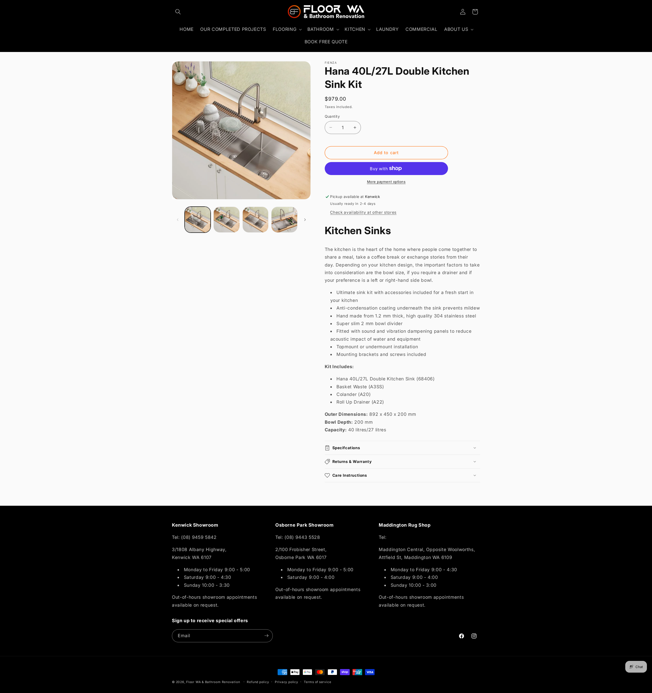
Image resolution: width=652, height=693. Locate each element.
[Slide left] (177, 219)
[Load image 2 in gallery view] (226, 220)
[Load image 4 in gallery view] (284, 220)
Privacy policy (286, 682)
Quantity (332, 116)
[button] (178, 12)
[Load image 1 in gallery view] (198, 220)
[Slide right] (305, 219)
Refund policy (258, 682)
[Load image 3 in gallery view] (255, 220)
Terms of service (317, 682)
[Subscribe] (266, 635)
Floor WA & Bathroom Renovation (213, 682)
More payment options (386, 182)
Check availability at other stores (363, 212)
